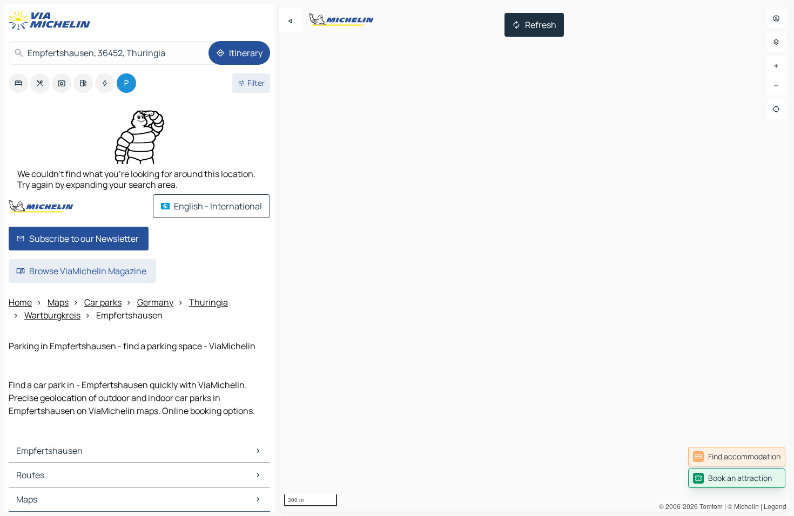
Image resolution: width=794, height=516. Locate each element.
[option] (18, 83)
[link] (736, 456)
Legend (775, 506)
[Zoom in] (776, 66)
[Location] (776, 109)
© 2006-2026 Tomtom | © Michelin (709, 506)
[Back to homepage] (52, 20)
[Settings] (776, 42)
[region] (534, 258)
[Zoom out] (776, 85)
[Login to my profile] (776, 18)
